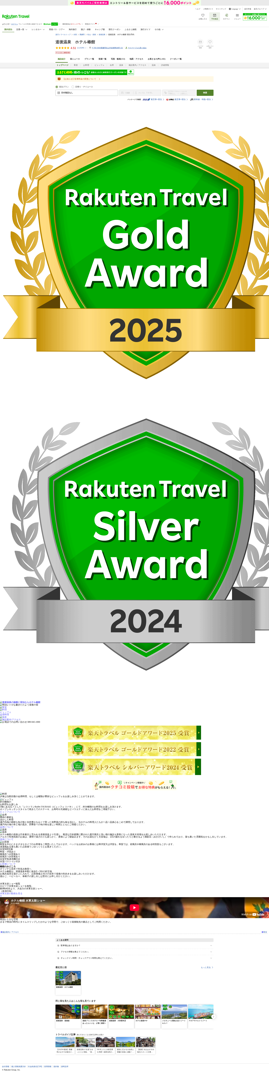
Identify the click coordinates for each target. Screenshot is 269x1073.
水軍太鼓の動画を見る (11, 893)
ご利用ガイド (208, 9)
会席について (6, 827)
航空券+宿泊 (156, 99)
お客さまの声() (156, 59)
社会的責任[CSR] (35, 1066)
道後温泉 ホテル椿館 (75, 42)
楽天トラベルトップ (63, 35)
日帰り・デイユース (84, 87)
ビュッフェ (99, 65)
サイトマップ (221, 9)
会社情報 (5, 1066)
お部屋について (8, 864)
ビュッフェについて (10, 812)
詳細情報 (165, 65)
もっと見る (206, 967)
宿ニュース (75, 59)
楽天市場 (247, 9)
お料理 (86, 65)
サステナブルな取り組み (137, 48)
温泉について (6, 839)
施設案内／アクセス (137, 65)
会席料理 (4, 714)
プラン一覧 (89, 59)
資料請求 (64, 1066)
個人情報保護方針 (18, 1066)
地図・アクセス (136, 59)
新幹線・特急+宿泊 (202, 99)
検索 (205, 93)
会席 (112, 65)
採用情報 (47, 1066)
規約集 (56, 1066)
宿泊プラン (64, 87)
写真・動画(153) (118, 59)
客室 (76, 65)
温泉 (121, 65)
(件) (80, 48)
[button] (79, 972)
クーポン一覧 (176, 59)
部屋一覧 (102, 59)
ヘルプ (197, 9)
